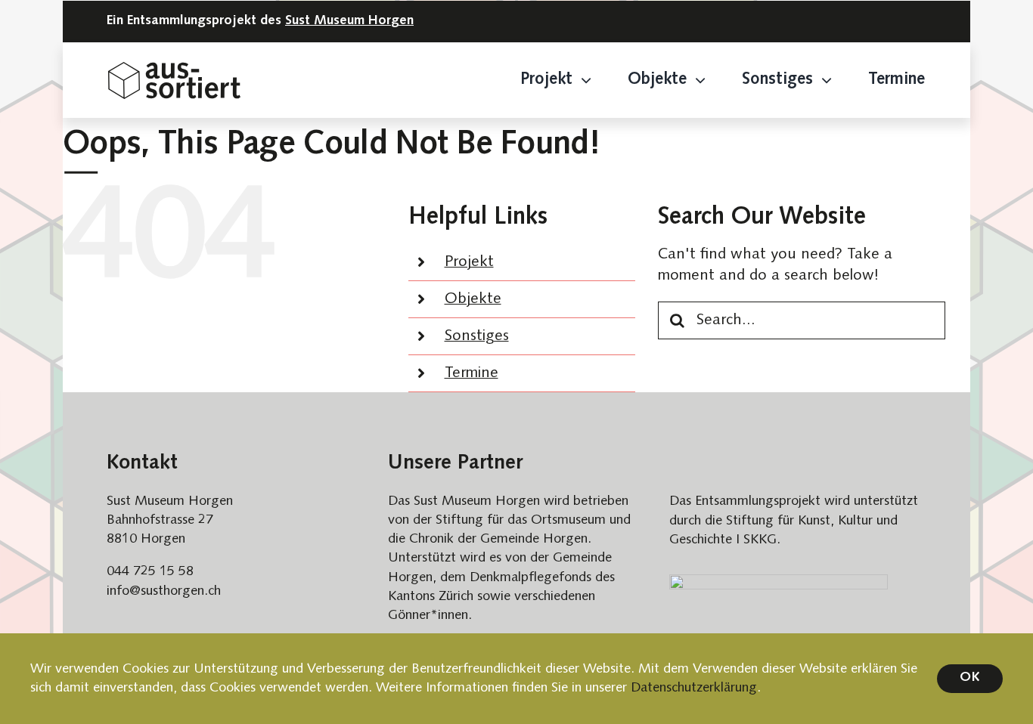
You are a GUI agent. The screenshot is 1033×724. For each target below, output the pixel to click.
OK (970, 678)
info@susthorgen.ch (164, 591)
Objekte (473, 299)
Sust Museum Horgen (349, 21)
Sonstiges (477, 336)
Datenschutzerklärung (694, 688)
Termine (471, 373)
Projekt (469, 262)
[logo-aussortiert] (174, 69)
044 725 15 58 (150, 572)
